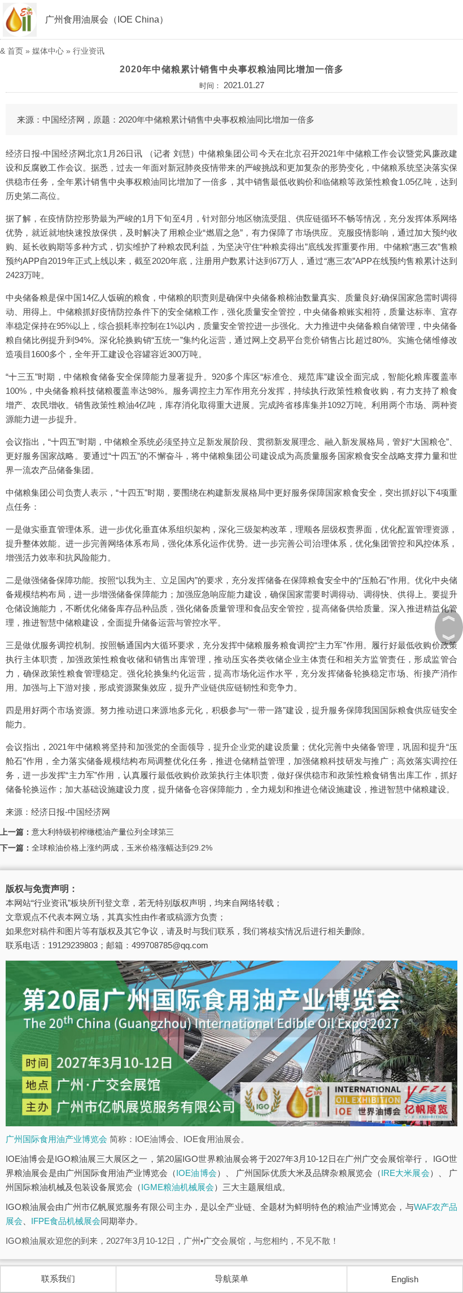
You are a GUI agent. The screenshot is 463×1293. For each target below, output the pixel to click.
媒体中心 (48, 50)
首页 (15, 50)
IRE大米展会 (405, 1173)
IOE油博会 (196, 1173)
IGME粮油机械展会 (177, 1187)
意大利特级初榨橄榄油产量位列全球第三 (103, 831)
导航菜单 (231, 1278)
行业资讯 (88, 50)
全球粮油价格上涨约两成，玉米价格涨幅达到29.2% (122, 847)
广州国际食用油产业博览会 (56, 1139)
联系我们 (58, 1278)
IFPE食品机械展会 (66, 1221)
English (404, 1279)
